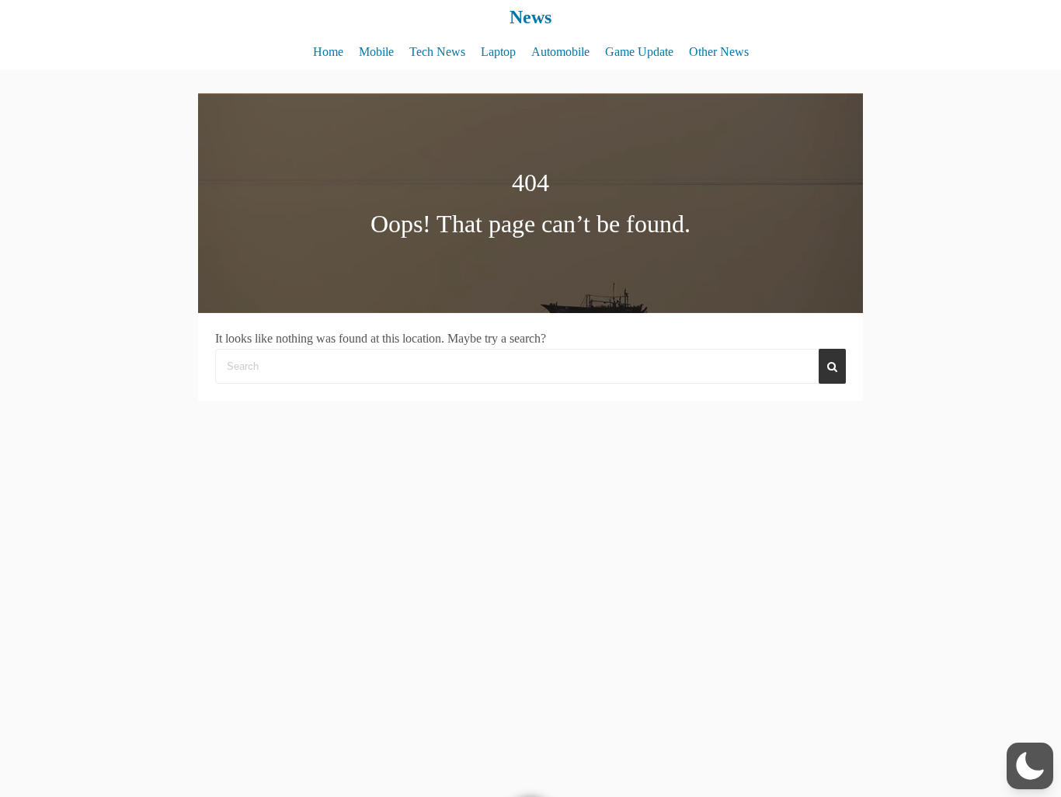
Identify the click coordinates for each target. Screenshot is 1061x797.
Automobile (560, 51)
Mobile (376, 51)
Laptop (498, 51)
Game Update (639, 51)
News (530, 17)
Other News (719, 51)
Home (328, 51)
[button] (1030, 766)
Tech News (437, 51)
